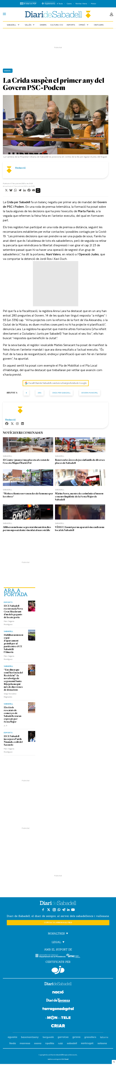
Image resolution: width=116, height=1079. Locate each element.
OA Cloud (64, 1059)
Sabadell (13, 24)
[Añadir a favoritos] (38, 190)
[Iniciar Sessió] (111, 14)
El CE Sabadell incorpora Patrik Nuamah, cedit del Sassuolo (13, 740)
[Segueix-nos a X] (48, 909)
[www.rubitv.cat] (60, 1043)
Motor (93, 3)
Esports (71, 24)
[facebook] (6, 424)
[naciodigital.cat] (30, 1037)
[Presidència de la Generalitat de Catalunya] (50, 956)
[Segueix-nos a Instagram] (54, 909)
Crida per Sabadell (61, 392)
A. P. (5, 725)
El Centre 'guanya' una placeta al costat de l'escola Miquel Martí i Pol (26, 461)
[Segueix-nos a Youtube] (73, 909)
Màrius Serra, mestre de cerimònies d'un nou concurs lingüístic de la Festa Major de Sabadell (79, 496)
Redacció (20, 167)
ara (39, 392)
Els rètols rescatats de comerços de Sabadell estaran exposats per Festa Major (12, 714)
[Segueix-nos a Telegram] (63, 909)
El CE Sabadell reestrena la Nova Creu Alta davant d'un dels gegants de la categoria (13, 612)
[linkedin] (22, 424)
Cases (69, 3)
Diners (43, 24)
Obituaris (98, 24)
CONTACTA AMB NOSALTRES (58, 923)
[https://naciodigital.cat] (58, 992)
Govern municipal (89, 392)
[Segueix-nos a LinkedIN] (68, 909)
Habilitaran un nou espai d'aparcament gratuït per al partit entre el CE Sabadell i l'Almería (13, 643)
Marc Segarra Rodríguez (9, 623)
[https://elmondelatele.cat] (58, 1018)
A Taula (60, 3)
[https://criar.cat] (58, 1026)
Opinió (84, 24)
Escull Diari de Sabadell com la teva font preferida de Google (57, 383)
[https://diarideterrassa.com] (58, 1001)
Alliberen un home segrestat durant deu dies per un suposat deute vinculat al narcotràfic (27, 528)
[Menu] (4, 14)
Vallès (30, 24)
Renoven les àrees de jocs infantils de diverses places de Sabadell (80, 461)
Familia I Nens (81, 3)
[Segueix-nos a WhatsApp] (59, 909)
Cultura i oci (56, 24)
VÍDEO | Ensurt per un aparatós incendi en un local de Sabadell (79, 528)
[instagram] (17, 424)
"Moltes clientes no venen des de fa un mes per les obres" (28, 495)
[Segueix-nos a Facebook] (43, 909)
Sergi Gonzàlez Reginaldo (10, 695)
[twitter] (12, 424)
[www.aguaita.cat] (12, 1037)
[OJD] (58, 970)
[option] (55, 127)
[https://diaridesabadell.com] (58, 984)
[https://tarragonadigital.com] (58, 1009)
